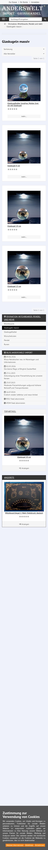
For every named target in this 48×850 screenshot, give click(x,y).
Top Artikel (10, 411)
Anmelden (35, 2)
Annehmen (39, 845)
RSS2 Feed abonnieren (15, 399)
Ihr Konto (24, 2)
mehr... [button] (24, 116)
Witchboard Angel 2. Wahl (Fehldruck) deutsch (24, 513)
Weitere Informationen (14, 845)
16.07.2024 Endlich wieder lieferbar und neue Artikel (21, 393)
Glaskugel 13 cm (14, 286)
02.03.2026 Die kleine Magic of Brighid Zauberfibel (20, 367)
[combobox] (24, 49)
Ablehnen (29, 845)
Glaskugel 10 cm (14, 226)
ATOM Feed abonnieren (15, 403)
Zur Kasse (13, 2)
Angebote (9, 477)
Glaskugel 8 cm (13, 166)
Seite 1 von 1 (38, 58)
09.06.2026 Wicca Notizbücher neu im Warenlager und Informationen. (21, 359)
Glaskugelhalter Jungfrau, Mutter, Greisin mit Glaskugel (23, 104)
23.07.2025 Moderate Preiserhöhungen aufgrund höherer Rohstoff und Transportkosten (22, 385)
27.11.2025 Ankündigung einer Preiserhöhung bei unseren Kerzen (23, 376)
